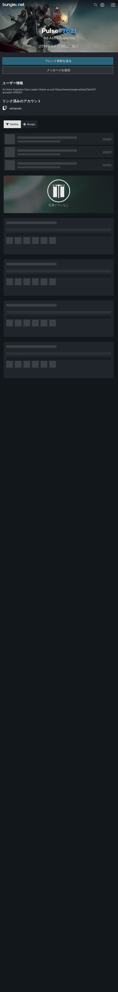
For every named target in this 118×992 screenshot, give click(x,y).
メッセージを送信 (58, 70)
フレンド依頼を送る (58, 61)
